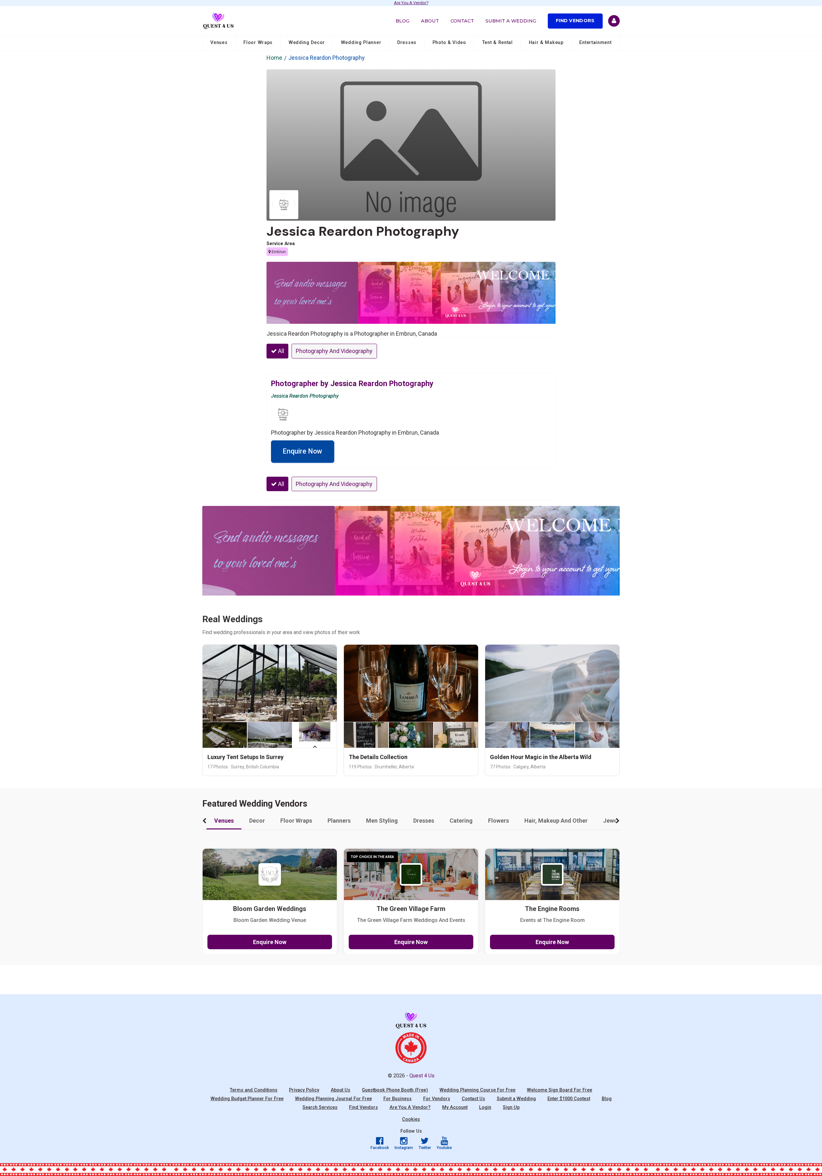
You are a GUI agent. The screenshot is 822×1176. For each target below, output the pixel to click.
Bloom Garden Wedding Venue (269, 920)
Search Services (319, 1107)
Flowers (498, 820)
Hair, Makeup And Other (556, 820)
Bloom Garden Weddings (269, 909)
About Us (340, 1090)
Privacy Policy (304, 1090)
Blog (402, 21)
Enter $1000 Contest (568, 1098)
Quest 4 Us (421, 1076)
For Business (397, 1098)
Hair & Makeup (546, 42)
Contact (462, 21)
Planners (339, 820)
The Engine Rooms (552, 909)
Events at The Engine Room (552, 920)
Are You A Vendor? (411, 3)
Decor (257, 820)
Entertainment (595, 42)
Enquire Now (302, 451)
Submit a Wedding (510, 21)
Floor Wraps (258, 42)
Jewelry (613, 820)
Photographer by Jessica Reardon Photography (352, 383)
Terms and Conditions (253, 1090)
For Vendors (436, 1098)
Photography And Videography (334, 351)
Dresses (406, 42)
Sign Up (511, 1107)
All (280, 351)
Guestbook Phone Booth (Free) (395, 1090)
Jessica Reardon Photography (363, 231)
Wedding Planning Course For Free (477, 1090)
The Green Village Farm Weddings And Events (411, 920)
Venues (218, 42)
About (430, 21)
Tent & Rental (497, 42)
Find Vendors (575, 20)
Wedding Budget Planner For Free (247, 1098)
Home (274, 57)
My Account (455, 1107)
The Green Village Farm (411, 909)
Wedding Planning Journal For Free (333, 1098)
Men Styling (382, 820)
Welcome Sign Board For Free (559, 1090)
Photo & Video (449, 42)
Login (485, 1107)
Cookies (411, 1119)
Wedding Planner (361, 42)
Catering (461, 820)
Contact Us (473, 1098)
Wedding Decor (307, 42)
